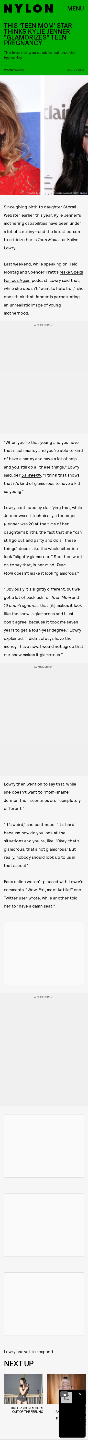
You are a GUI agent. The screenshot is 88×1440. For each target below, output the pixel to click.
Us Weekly (31, 474)
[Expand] (64, 1394)
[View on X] (44, 954)
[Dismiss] (80, 1394)
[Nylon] (28, 8)
